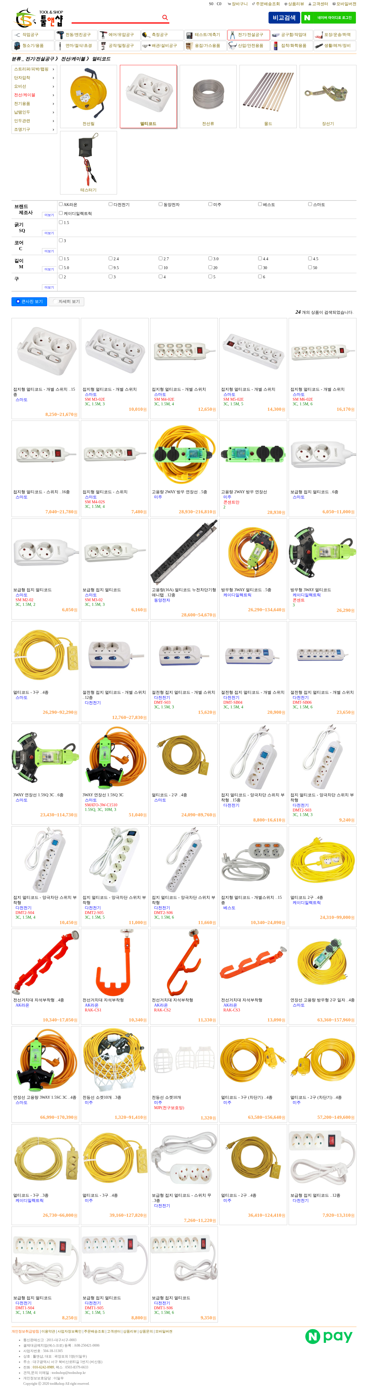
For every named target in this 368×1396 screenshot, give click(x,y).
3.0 (215, 259)
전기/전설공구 (250, 34)
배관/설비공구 (164, 45)
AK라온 (70, 205)
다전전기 (122, 205)
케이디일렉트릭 (78, 213)
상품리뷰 (296, 4)
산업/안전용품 (250, 45)
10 (166, 268)
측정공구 (159, 34)
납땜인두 (22, 112)
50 (315, 268)
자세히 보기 (69, 301)
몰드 (268, 124)
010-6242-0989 (43, 1367)
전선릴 (89, 124)
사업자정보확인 (69, 1331)
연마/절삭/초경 (78, 45)
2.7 (166, 259)
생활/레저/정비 (337, 45)
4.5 (315, 259)
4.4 (265, 259)
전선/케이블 (73, 58)
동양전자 (172, 205)
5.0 (66, 268)
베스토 (269, 205)
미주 (217, 205)
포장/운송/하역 (337, 34)
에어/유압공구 (121, 34)
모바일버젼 (346, 4)
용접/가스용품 (207, 45)
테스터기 (88, 190)
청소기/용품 (32, 45)
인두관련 (22, 121)
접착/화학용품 (293, 45)
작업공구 (30, 34)
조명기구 (22, 129)
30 (265, 268)
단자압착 (22, 78)
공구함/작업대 (293, 34)
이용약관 (48, 1331)
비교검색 (284, 17)
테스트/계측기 (207, 34)
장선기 (328, 124)
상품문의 (146, 1331)
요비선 (20, 86)
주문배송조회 (268, 4)
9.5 (116, 268)
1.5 (66, 223)
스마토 (319, 205)
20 (215, 268)
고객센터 (320, 4)
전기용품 (22, 103)
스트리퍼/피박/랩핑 (31, 69)
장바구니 (240, 4)
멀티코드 (101, 58)
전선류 (208, 124)
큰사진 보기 (32, 301)
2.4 (116, 259)
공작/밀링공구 (121, 45)
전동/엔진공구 (77, 34)
